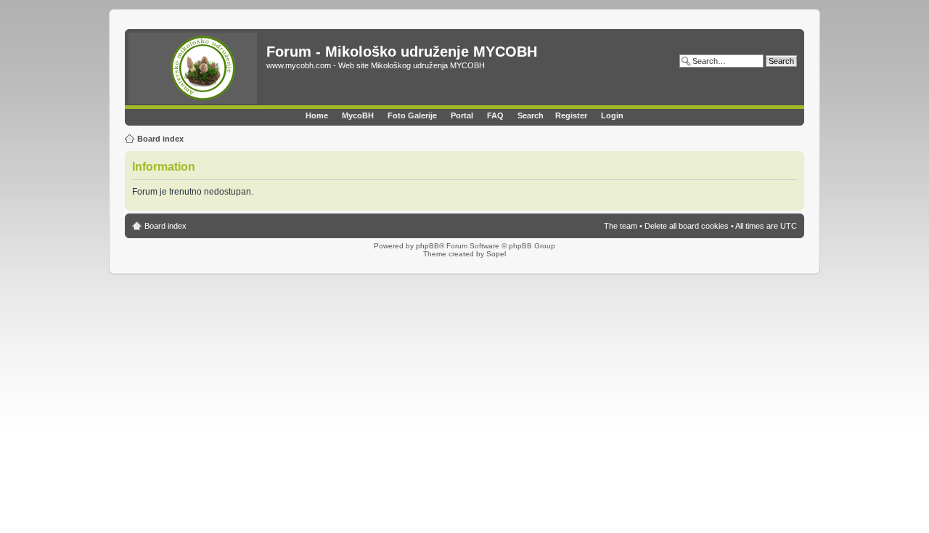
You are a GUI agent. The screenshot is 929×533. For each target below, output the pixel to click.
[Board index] (197, 69)
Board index (160, 138)
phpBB (427, 246)
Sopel (496, 254)
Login (612, 115)
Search (530, 115)
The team (620, 225)
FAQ (495, 115)
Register (571, 115)
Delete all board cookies (686, 225)
